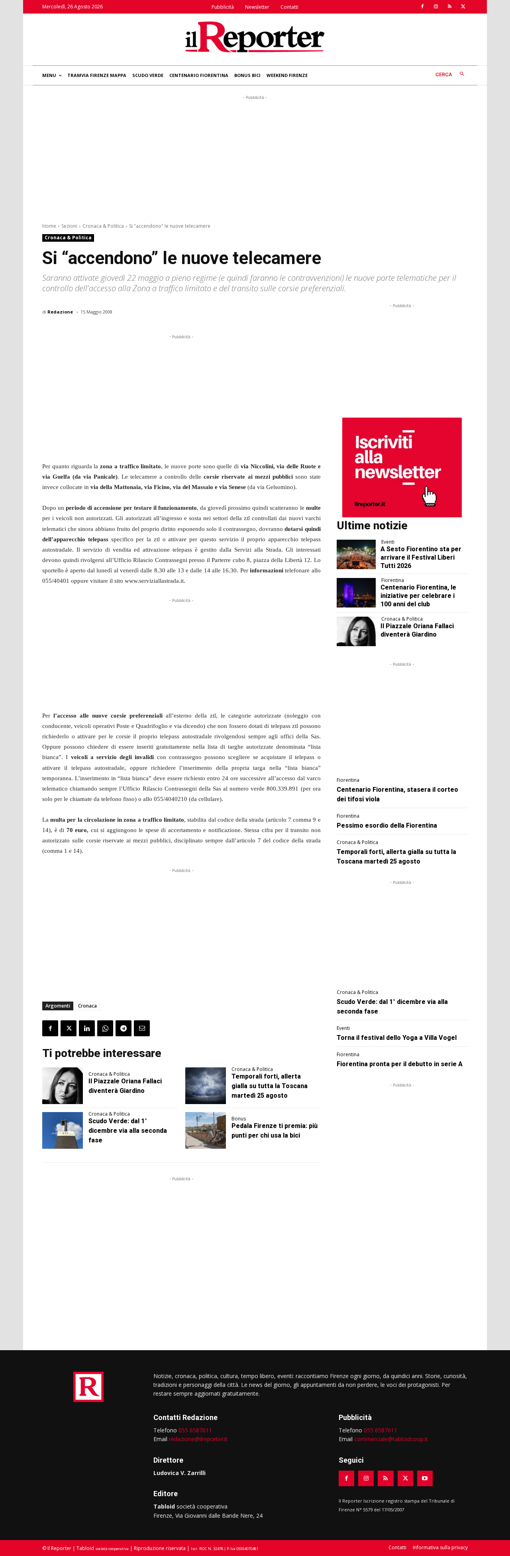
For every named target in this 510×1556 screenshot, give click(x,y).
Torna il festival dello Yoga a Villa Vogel (397, 1037)
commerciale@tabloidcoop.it (391, 1439)
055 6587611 (195, 1430)
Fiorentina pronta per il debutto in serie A (400, 1064)
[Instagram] (436, 7)
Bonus (238, 1118)
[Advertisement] (255, 157)
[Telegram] (123, 1028)
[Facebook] (422, 7)
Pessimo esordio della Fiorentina (387, 825)
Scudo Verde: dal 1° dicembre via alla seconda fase (127, 1130)
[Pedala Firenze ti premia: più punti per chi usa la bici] (205, 1130)
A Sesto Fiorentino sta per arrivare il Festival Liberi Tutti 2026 (421, 557)
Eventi (387, 542)
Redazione (60, 312)
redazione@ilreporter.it (198, 1439)
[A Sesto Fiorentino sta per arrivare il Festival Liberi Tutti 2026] (356, 554)
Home (49, 226)
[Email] (142, 1028)
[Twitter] (463, 7)
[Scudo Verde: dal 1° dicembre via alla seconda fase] (62, 1130)
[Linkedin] (87, 1028)
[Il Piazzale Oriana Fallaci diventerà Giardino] (62, 1085)
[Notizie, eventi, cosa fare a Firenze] (255, 37)
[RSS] (449, 7)
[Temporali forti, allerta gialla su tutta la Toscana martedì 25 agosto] (205, 1085)
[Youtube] (425, 1478)
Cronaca (87, 1005)
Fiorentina (392, 580)
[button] (451, 74)
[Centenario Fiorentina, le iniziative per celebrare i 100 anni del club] (356, 592)
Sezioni (69, 226)
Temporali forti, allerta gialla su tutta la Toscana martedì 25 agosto (269, 1086)
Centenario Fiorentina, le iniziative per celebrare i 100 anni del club (418, 596)
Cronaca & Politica (103, 226)
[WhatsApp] (105, 1028)
